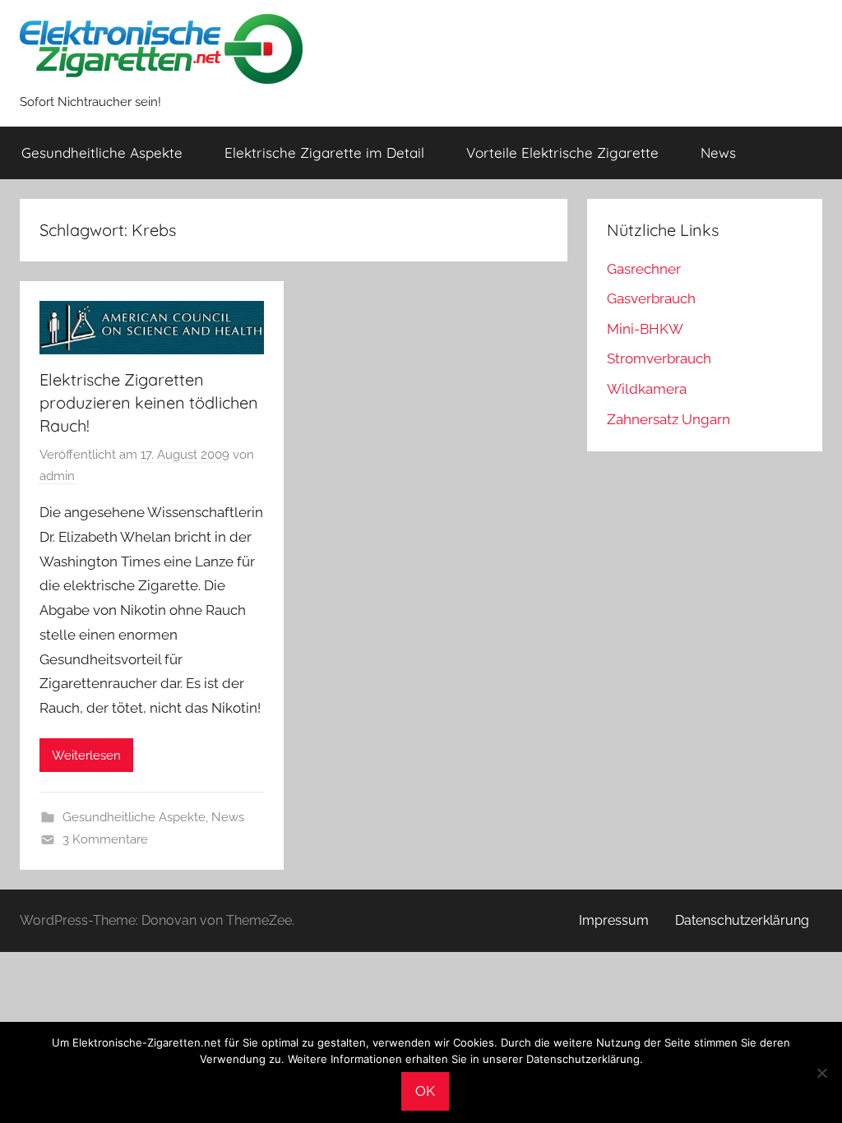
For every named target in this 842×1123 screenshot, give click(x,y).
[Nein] (821, 1073)
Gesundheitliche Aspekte (102, 152)
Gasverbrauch (651, 298)
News (718, 152)
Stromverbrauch (659, 358)
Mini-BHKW (645, 329)
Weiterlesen (86, 755)
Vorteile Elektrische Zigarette (562, 152)
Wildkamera (647, 389)
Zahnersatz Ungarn (668, 419)
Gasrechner (644, 269)
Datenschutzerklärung (742, 920)
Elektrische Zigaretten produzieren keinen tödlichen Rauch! (148, 402)
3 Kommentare (105, 839)
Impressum (614, 920)
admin (57, 476)
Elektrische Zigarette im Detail (324, 152)
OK (425, 1091)
